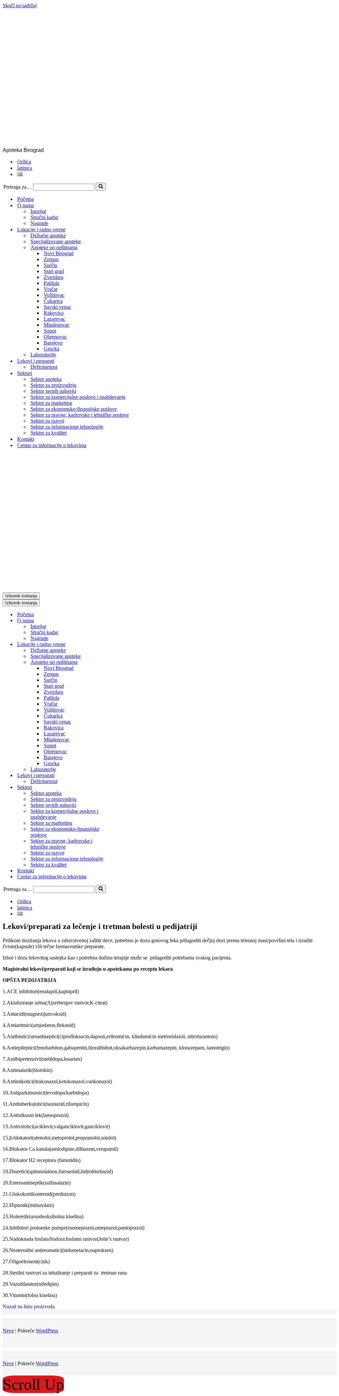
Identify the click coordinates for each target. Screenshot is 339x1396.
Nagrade (39, 223)
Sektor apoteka (46, 379)
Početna (25, 199)
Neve (8, 1330)
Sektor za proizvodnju (53, 385)
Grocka (51, 348)
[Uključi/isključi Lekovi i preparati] (119, 775)
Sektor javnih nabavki (53, 391)
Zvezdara (53, 277)
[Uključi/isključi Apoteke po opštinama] (119, 662)
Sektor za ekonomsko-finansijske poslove (73, 409)
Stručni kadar (44, 217)
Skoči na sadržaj (20, 5)
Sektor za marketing (51, 403)
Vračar (51, 289)
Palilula (51, 283)
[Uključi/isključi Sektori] (119, 787)
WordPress (47, 1330)
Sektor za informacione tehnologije (66, 427)
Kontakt (25, 439)
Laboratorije (43, 354)
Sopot (50, 331)
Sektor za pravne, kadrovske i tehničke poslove (79, 415)
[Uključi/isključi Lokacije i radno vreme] (119, 644)
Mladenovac (57, 325)
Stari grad (54, 271)
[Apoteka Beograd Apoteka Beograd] (167, 144)
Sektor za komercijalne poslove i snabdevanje (77, 397)
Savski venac (57, 307)
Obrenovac (55, 337)
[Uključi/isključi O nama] (119, 621)
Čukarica (53, 301)
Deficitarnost (43, 367)
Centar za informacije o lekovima (51, 445)
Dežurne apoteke (48, 235)
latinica (24, 168)
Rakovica (54, 313)
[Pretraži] (101, 187)
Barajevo (53, 343)
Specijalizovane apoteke (55, 241)
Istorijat (38, 211)
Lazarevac (54, 319)
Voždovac (54, 295)
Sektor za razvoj (47, 421)
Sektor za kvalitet (48, 433)
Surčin (50, 265)
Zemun (51, 259)
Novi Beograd (58, 253)
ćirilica (24, 161)
